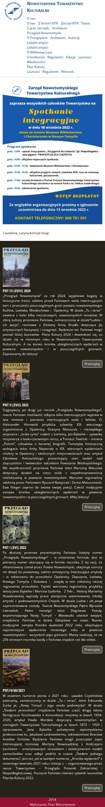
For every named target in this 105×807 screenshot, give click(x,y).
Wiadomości (36, 62)
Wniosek (67, 71)
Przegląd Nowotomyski (44, 33)
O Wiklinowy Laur (39, 52)
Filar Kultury (36, 66)
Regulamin (55, 57)
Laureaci (84, 57)
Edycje (71, 57)
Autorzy (74, 37)
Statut (85, 23)
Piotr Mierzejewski (61, 804)
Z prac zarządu (38, 28)
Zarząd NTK (69, 23)
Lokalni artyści (37, 42)
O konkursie (36, 57)
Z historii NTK (48, 23)
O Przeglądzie (37, 37)
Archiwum (59, 28)
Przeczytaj (92, 363)
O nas (31, 18)
